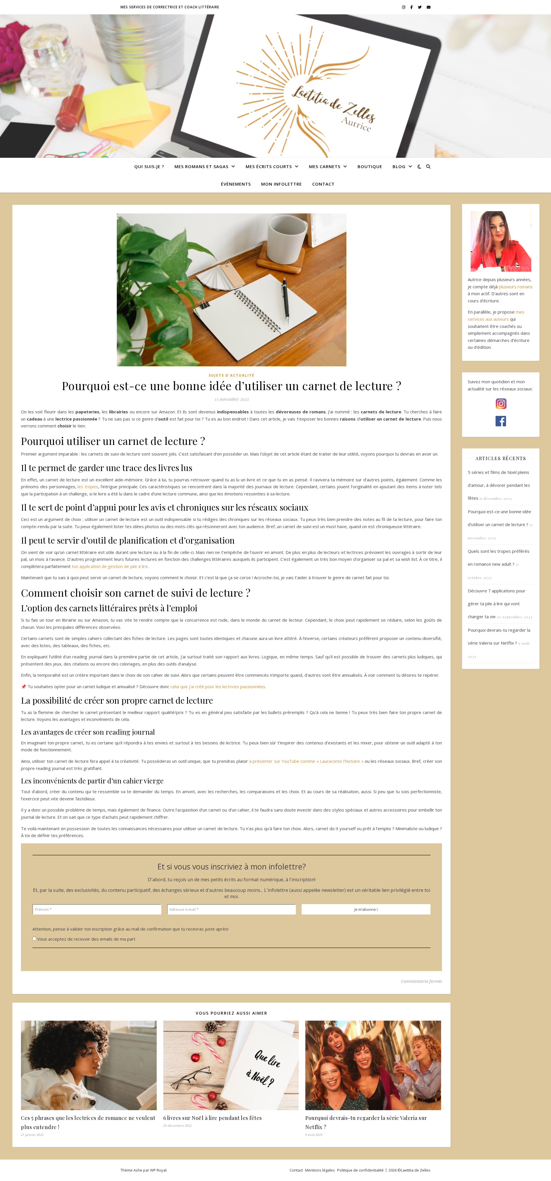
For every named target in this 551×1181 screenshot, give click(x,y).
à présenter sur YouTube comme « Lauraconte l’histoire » (306, 761)
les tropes (87, 486)
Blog (399, 166)
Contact (323, 184)
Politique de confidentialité (360, 1170)
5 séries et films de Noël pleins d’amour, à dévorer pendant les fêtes (499, 485)
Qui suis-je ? (149, 166)
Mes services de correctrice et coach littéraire (170, 7)
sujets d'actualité (232, 375)
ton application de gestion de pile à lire (110, 566)
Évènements (236, 184)
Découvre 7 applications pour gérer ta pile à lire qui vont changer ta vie (496, 603)
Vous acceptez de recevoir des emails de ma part (85, 939)
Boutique (370, 166)
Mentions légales (320, 1170)
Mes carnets (324, 166)
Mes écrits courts (269, 166)
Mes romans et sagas (201, 166)
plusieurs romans (516, 286)
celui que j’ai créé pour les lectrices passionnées (217, 686)
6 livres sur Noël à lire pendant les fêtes (212, 1117)
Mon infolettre (281, 184)
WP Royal (158, 1170)
